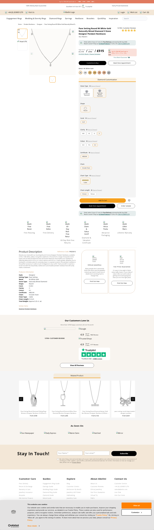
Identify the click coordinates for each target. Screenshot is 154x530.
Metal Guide (47, 498)
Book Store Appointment (122, 63)
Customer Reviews (97, 486)
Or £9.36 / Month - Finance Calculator (89, 54)
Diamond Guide (48, 495)
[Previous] (32, 54)
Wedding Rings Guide (50, 489)
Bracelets (90, 18)
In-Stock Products (104, 44)
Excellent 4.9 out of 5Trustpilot (79, 7)
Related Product (77, 375)
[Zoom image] (73, 31)
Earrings (68, 18)
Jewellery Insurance (26, 492)
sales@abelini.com (121, 489)
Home (20, 24)
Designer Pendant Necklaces (27, 309)
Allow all (136, 505)
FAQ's (93, 498)
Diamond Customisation (107, 79)
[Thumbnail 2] (22, 45)
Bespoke (22, 495)
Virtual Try (94, 495)
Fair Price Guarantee (98, 492)
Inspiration (113, 18)
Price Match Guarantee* (121, 57)
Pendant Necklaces (29, 24)
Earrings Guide (48, 486)
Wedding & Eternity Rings (35, 18)
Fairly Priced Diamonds (120, 6)
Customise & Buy (92, 63)
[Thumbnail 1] (22, 34)
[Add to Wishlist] (129, 200)
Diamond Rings (55, 18)
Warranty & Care (24, 489)
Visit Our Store (120, 495)
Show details (32, 526)
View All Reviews (77, 365)
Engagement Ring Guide (51, 484)
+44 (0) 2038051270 (124, 44)
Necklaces (79, 18)
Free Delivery (23, 484)
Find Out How (94, 281)
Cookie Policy (101, 515)
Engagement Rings (14, 18)
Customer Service (121, 484)
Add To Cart (103, 200)
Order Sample (126, 206)
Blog (68, 484)
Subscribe (124, 453)
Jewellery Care (72, 498)
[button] (107, 72)
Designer (39, 24)
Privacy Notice (76, 462)
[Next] (73, 54)
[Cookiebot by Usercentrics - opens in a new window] (13, 525)
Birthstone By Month (74, 489)
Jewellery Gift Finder (74, 492)
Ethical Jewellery (96, 489)
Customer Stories (73, 486)
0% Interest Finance (26, 498)
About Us (94, 484)
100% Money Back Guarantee (36, 6)
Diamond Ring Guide (50, 492)
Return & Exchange (25, 486)
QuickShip (102, 18)
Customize (135, 512)
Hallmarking (71, 495)
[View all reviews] (129, 30)
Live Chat (118, 492)
